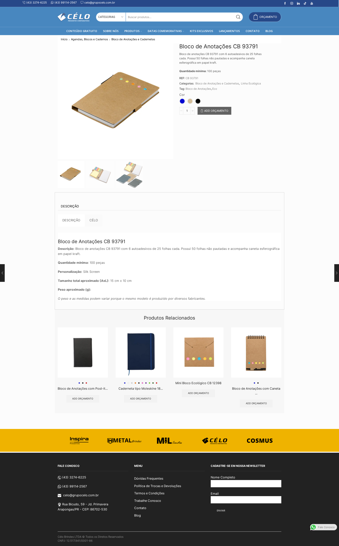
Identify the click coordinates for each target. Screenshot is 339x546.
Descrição (70, 206)
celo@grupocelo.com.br (81, 495)
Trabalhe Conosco (147, 501)
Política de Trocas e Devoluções (157, 486)
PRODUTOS (131, 31)
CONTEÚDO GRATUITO (81, 31)
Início (64, 39)
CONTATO (253, 31)
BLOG (269, 31)
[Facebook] (285, 3)
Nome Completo (223, 477)
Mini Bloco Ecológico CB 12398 (198, 383)
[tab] (70, 206)
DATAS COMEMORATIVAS (165, 31)
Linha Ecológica (251, 83)
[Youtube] (311, 3)
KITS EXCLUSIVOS (201, 31)
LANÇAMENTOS (229, 31)
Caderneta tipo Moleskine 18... (140, 388)
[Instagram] (291, 3)
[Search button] (238, 17)
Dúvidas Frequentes (148, 478)
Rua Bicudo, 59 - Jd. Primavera (85, 504)
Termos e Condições (149, 493)
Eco (214, 88)
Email (215, 494)
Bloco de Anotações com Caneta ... (256, 391)
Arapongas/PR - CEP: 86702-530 (82, 509)
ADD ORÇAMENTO (216, 110)
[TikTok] (305, 3)
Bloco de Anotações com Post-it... (83, 388)
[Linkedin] (298, 3)
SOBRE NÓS (110, 31)
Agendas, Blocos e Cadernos (89, 39)
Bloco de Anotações (198, 88)
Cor (182, 95)
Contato (140, 508)
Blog (137, 515)
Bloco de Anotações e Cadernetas (133, 39)
